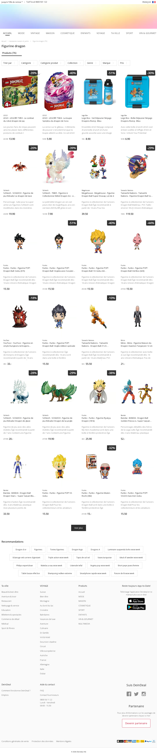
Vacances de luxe (47, 619)
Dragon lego (77, 549)
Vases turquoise (105, 557)
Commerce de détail (10, 619)
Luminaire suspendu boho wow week (124, 549)
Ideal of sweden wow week (131, 557)
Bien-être (44, 596)
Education (6, 610)
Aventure (44, 623)
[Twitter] (136, 694)
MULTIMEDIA (84, 623)
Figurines (38, 549)
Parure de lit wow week (124, 573)
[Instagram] (143, 694)
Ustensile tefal (76, 565)
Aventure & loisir (9, 596)
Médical (5, 623)
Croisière (44, 610)
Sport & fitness (8, 628)
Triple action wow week (58, 557)
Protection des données (42, 741)
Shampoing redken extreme (60, 573)
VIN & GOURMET (85, 619)
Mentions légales (63, 741)
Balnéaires (44, 614)
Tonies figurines (57, 549)
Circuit (43, 646)
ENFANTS (82, 614)
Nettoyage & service (10, 605)
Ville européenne (47, 651)
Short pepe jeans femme (128, 565)
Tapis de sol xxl (83, 557)
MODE (81, 596)
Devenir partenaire (136, 723)
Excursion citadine (48, 641)
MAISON (82, 601)
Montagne (44, 601)
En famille (44, 632)
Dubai (42, 673)
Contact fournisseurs (49, 695)
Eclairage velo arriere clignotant (26, 557)
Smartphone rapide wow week (93, 573)
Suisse (43, 592)
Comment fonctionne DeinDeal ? (16, 690)
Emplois (5, 695)
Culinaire (44, 628)
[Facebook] (129, 694)
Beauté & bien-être (10, 592)
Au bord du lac (46, 605)
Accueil (81, 592)
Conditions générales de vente (15, 741)
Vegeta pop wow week (100, 565)
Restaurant (6, 601)
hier (148, 715)
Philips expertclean (24, 565)
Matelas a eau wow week (51, 565)
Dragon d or (21, 549)
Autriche (44, 655)
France (43, 660)
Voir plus (78, 527)
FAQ (42, 690)
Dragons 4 (95, 549)
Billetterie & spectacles (11, 614)
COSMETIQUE (84, 605)
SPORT (81, 610)
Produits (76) (9, 52)
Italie (42, 669)
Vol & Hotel (45, 637)
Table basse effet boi (30, 573)
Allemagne (44, 664)
